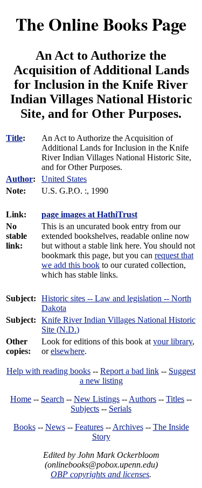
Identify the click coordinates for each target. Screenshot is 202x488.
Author (19, 178)
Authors (142, 399)
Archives (128, 427)
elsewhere (68, 351)
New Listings (97, 399)
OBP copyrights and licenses (100, 474)
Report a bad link (129, 371)
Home (20, 399)
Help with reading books (48, 371)
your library (172, 341)
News (55, 427)
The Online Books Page (101, 24)
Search (52, 399)
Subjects (85, 408)
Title (14, 138)
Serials (120, 408)
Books (24, 427)
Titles (175, 399)
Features (89, 427)
